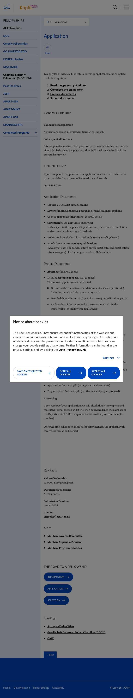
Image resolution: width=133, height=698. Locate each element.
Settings (108, 357)
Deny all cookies (65, 373)
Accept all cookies (98, 373)
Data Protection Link (72, 349)
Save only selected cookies (29, 373)
